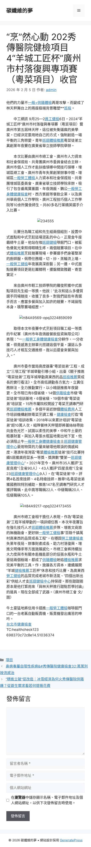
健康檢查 (64, 414)
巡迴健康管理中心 (25, 474)
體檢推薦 (17, 253)
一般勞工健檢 (17, 264)
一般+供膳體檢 (40, 103)
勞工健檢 (13, 576)
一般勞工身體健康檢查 (40, 339)
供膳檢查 (63, 393)
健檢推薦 (22, 570)
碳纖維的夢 (19, 10)
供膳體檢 (49, 560)
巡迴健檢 (49, 242)
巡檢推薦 (70, 377)
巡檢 (67, 108)
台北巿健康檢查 (19, 624)
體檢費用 (67, 409)
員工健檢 (52, 119)
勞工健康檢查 (72, 538)
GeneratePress (71, 840)
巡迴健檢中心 (40, 581)
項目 (9, 660)
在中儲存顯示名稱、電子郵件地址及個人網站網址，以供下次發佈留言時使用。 (47, 800)
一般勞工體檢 (24, 178)
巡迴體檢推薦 (53, 140)
